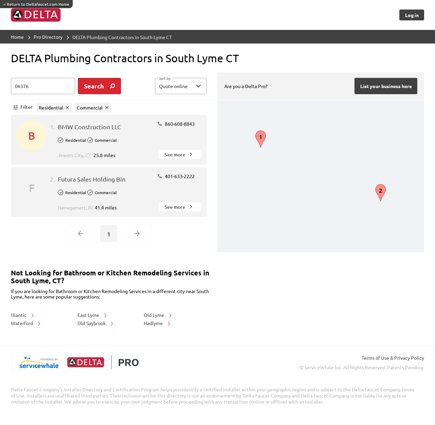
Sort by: (165, 78)
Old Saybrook (92, 323)
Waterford (22, 323)
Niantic (19, 315)
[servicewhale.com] (39, 362)
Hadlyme (154, 323)
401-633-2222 (179, 176)
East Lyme (88, 315)
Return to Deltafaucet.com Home (36, 4)
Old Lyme (154, 315)
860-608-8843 (179, 124)
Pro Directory (48, 37)
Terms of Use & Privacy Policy (393, 358)
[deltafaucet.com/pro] (103, 362)
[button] (181, 86)
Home (17, 37)
